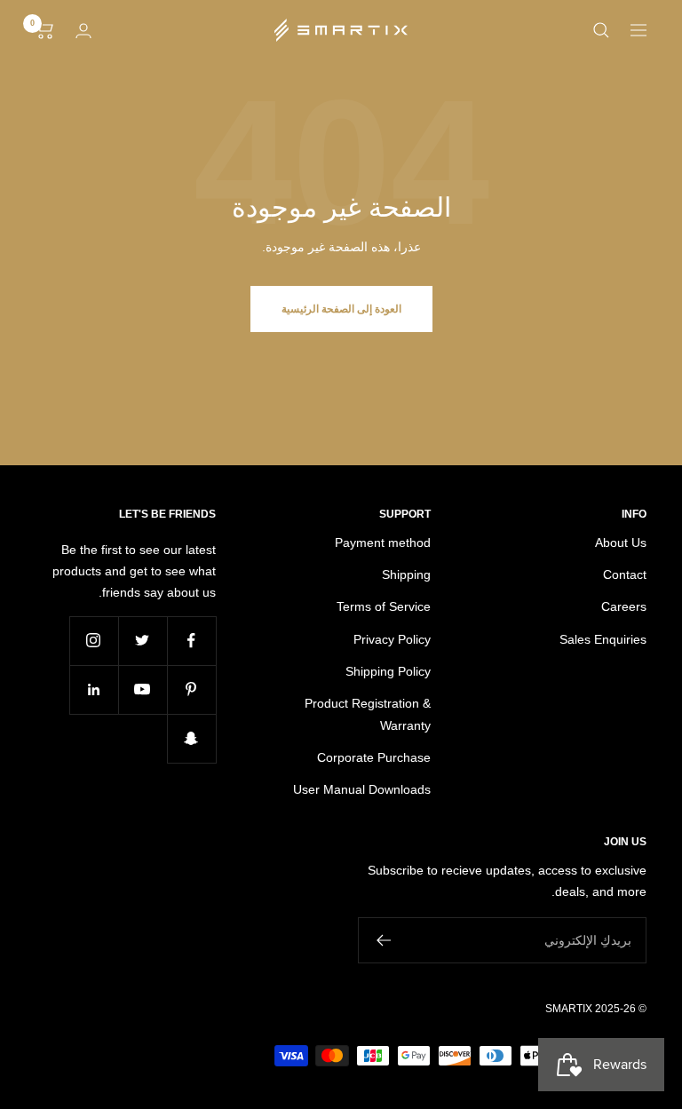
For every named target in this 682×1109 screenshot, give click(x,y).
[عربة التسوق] (45, 30)
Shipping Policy (388, 671)
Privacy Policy (392, 639)
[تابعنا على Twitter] (142, 640)
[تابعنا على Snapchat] (191, 738)
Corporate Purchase (374, 757)
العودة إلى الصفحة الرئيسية (341, 309)
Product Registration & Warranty (368, 714)
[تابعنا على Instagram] (93, 640)
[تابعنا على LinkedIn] (93, 689)
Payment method (383, 542)
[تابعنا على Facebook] (191, 640)
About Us (620, 542)
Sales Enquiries (602, 639)
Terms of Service (384, 606)
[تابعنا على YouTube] (142, 689)
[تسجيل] (383, 940)
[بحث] (601, 30)
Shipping (406, 574)
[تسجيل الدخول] (83, 30)
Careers (623, 606)
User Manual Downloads (362, 789)
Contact (624, 574)
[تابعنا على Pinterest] (191, 689)
